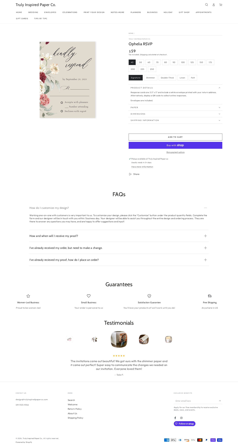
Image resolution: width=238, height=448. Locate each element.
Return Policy (75, 408)
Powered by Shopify (24, 442)
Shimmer (150, 77)
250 (152, 69)
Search (71, 400)
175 (210, 62)
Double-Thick (167, 77)
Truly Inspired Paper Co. (139, 39)
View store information (142, 167)
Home (131, 33)
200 (133, 69)
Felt (193, 77)
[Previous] (63, 339)
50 (140, 62)
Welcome (73, 404)
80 (165, 62)
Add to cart (175, 137)
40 (132, 62)
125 (192, 62)
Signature (135, 77)
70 (157, 62)
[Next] (175, 339)
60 (149, 62)
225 (142, 69)
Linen (182, 77)
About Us (72, 413)
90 (174, 62)
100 (183, 62)
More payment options (176, 152)
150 (201, 62)
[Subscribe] (220, 401)
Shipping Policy (75, 417)
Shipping (144, 54)
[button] (206, 5)
